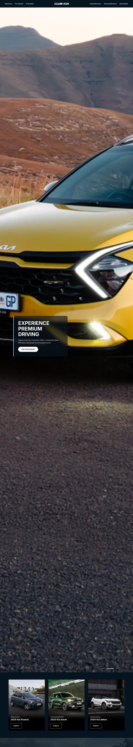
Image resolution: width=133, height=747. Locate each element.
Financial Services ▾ (110, 4)
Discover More (28, 349)
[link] (16, 725)
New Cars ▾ (8, 4)
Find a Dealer (124, 4)
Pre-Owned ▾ (19, 4)
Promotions (30, 4)
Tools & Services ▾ (95, 4)
